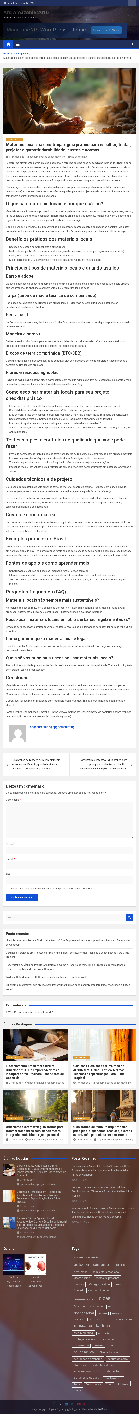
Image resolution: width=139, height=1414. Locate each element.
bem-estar (80, 1272)
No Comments (79, 156)
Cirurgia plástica (99, 1284)
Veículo (109, 1384)
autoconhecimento (91, 1264)
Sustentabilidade (102, 1365)
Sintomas (80, 1365)
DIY (109, 1307)
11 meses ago (16, 156)
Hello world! (46, 1012)
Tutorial (77, 1384)
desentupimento (98, 1290)
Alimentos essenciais (87, 1257)
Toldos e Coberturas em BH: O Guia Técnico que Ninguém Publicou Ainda (46, 977)
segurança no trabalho (88, 1359)
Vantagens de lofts (93, 1384)
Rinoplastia (98, 1346)
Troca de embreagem (113, 1378)
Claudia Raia (120, 1285)
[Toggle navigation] (17, 44)
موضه (77, 1390)
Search (129, 917)
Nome (10, 844)
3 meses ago (16, 1082)
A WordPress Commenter (20, 1012)
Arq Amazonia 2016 (26, 12)
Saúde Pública (109, 1352)
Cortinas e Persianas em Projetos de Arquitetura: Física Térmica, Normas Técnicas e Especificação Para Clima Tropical (39, 1196)
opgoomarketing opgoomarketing (47, 156)
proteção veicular (85, 1339)
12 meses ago (83, 1139)
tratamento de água (86, 1377)
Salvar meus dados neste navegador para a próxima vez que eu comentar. (52, 888)
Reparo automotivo (81, 1346)
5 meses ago (27, 1232)
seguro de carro (118, 1359)
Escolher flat (79, 1319)
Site (8, 873)
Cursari (78, 1290)
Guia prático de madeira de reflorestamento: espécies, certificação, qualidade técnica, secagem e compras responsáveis (36, 764)
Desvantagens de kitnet (83, 1299)
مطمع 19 (123, 1383)
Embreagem (117, 1314)
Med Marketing (83, 1333)
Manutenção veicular (123, 1319)
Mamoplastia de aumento (99, 1319)
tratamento (111, 1371)
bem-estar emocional (106, 1272)
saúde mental (84, 1352)
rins (111, 1345)
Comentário (13, 799)
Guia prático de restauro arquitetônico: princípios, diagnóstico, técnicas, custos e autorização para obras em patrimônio (103, 1131)
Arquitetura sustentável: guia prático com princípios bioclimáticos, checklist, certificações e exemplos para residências (103, 764)
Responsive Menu (132, 3)
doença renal (84, 1313)
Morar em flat (103, 1333)
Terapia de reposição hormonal (86, 1372)
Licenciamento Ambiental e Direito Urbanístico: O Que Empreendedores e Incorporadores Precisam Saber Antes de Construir (41, 1170)
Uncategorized (14, 139)
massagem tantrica (92, 1325)
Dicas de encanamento (88, 1306)
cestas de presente (107, 1278)
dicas (105, 1298)
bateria (119, 1265)
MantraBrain (100, 1409)
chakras (79, 1284)
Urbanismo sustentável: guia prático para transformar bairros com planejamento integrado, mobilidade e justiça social (35, 1131)
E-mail (10, 859)
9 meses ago (16, 1139)
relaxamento (109, 1339)
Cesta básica (82, 1278)
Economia (103, 1314)
